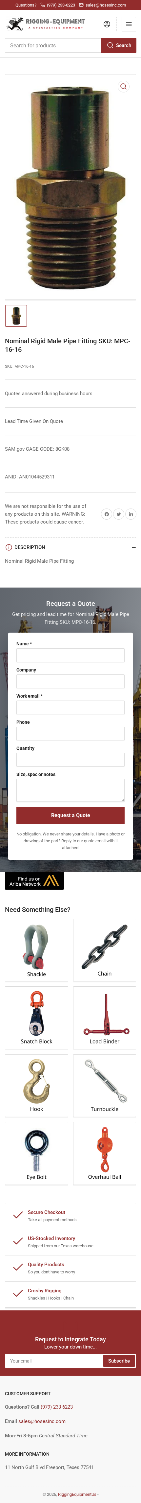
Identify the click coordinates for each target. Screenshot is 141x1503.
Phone (23, 722)
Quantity (25, 748)
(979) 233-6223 (57, 1407)
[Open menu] (129, 24)
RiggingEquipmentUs (77, 1494)
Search (123, 45)
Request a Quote (70, 815)
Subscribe (119, 1361)
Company (26, 669)
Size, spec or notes (35, 774)
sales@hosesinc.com (42, 1421)
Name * (24, 643)
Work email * (29, 696)
